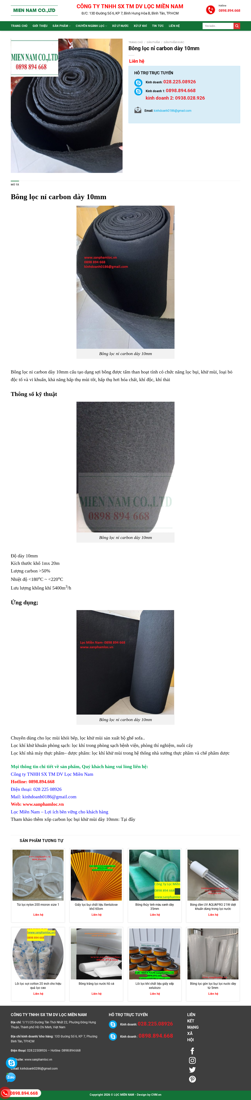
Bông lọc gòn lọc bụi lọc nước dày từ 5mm (213, 986)
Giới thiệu (40, 26)
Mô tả (15, 184)
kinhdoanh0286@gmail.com (39, 1068)
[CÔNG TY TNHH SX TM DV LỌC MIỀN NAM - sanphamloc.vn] (34, 10)
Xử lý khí (140, 26)
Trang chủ (19, 26)
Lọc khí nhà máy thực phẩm (37, 753)
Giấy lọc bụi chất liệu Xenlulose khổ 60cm (96, 907)
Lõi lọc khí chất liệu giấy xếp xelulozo (155, 986)
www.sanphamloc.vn (38, 1059)
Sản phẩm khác (174, 42)
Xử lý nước (120, 26)
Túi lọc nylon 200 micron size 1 (38, 905)
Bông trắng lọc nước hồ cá (96, 984)
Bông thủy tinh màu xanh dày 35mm (154, 907)
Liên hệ (174, 26)
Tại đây (128, 819)
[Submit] (237, 26)
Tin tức (158, 26)
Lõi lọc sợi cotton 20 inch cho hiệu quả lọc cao (38, 986)
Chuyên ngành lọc (90, 26)
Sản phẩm (60, 26)
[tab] (15, 185)
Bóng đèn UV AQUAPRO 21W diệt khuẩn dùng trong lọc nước (213, 907)
